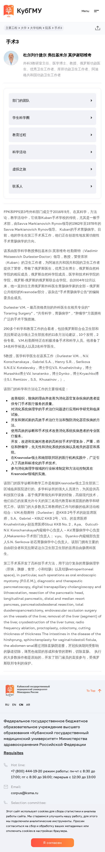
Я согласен (52, 842)
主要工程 (11, 28)
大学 (24, 28)
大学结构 (36, 28)
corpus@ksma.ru (24, 793)
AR (28, 704)
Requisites (13, 752)
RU (7, 704)
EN (14, 704)
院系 (48, 28)
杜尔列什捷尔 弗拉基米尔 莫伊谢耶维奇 (57, 54)
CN (21, 704)
